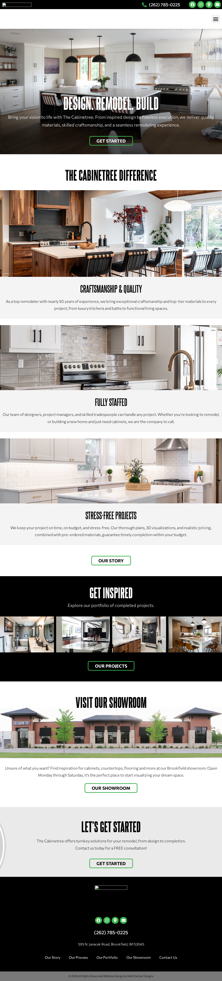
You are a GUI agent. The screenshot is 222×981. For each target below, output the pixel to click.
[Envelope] (217, 4)
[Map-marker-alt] (209, 4)
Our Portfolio (107, 957)
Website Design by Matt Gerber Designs (128, 976)
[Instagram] (200, 4)
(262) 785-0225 (111, 932)
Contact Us (168, 957)
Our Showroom (138, 957)
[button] (215, 19)
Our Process (78, 957)
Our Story (52, 957)
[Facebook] (192, 4)
